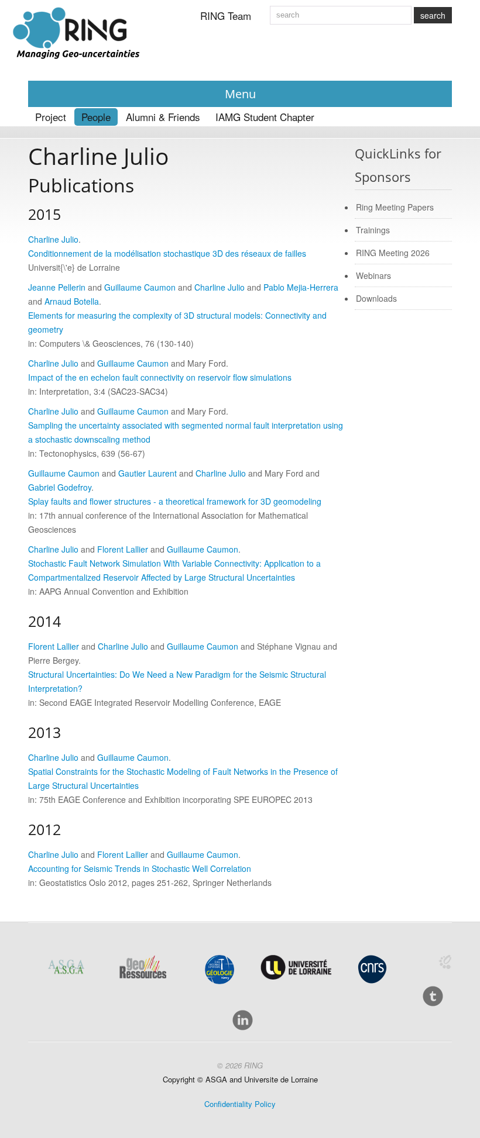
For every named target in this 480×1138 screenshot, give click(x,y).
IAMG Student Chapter (264, 116)
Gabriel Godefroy (59, 487)
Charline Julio (53, 239)
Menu (240, 94)
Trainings (373, 230)
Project (50, 116)
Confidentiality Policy (240, 1103)
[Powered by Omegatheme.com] (445, 962)
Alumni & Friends (163, 116)
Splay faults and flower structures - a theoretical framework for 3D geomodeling (174, 501)
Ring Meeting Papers (395, 207)
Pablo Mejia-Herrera (300, 287)
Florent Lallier (122, 549)
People (96, 116)
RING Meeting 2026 (393, 252)
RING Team (225, 15)
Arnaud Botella (71, 301)
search (432, 15)
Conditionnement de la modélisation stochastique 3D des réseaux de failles (167, 253)
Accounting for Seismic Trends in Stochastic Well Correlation (139, 868)
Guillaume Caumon (140, 287)
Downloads (376, 298)
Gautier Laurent (147, 473)
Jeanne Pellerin (56, 287)
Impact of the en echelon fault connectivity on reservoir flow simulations (160, 377)
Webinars (373, 275)
